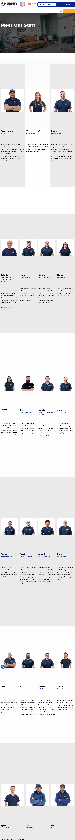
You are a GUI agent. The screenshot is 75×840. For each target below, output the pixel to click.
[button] (47, 4)
